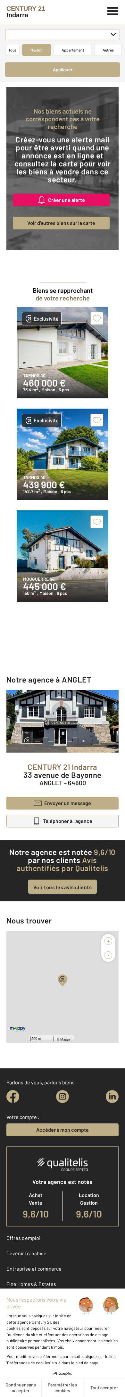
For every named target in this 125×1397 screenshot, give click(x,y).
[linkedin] (112, 1096)
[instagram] (62, 1096)
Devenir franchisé (26, 1253)
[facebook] (12, 1096)
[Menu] (113, 10)
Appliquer (62, 69)
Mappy (65, 1039)
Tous (12, 50)
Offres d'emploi (23, 1238)
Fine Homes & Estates (31, 1284)
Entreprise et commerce (34, 1268)
